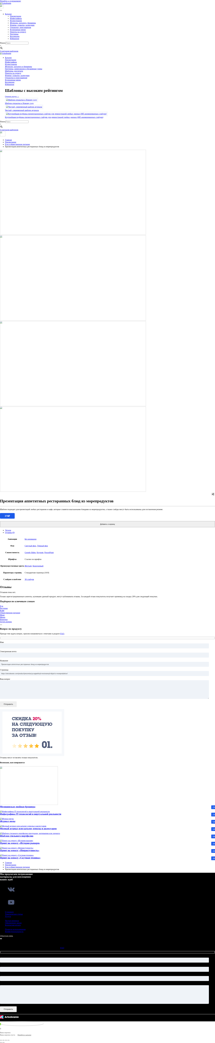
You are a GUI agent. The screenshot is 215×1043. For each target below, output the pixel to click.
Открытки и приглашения (16, 78)
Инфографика (16, 18)
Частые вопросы (12, 921)
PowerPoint (49, 552)
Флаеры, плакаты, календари (22, 25)
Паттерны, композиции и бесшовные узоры (23, 69)
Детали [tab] (8, 530)
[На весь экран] (3, 1040)
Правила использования (15, 929)
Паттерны (14, 34)
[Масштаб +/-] (1, 1040)
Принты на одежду (18, 32)
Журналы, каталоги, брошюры (23, 23)
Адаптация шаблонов (9, 51)
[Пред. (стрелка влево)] (1, 1042)
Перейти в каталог (24, 1035)
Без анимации (30, 539)
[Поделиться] (6, 1040)
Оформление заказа (13, 923)
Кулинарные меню (18, 30)
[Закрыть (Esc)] (8, 1040)
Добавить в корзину (107, 524)
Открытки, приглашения (20, 27)
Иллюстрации (16, 21)
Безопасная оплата (13, 925)
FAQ (62, 634)
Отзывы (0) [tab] (10, 532)
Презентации (15, 16)
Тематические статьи (14, 914)
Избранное (14, 39)
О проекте (9, 912)
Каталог (8, 14)
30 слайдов (29, 579)
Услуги (8, 916)
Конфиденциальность (14, 932)
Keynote (40, 552)
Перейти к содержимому (10, 1)
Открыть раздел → (12, 96)
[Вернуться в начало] (5, 3)
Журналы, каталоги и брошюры (18, 66)
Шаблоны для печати (14, 71)
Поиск (2, 43)
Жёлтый (28, 566)
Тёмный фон (42, 546)
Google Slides (30, 552)
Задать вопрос (6, 622)
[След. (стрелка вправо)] (3, 1042)
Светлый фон (30, 546)
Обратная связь (6, 936)
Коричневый (38, 566)
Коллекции (14, 36)
